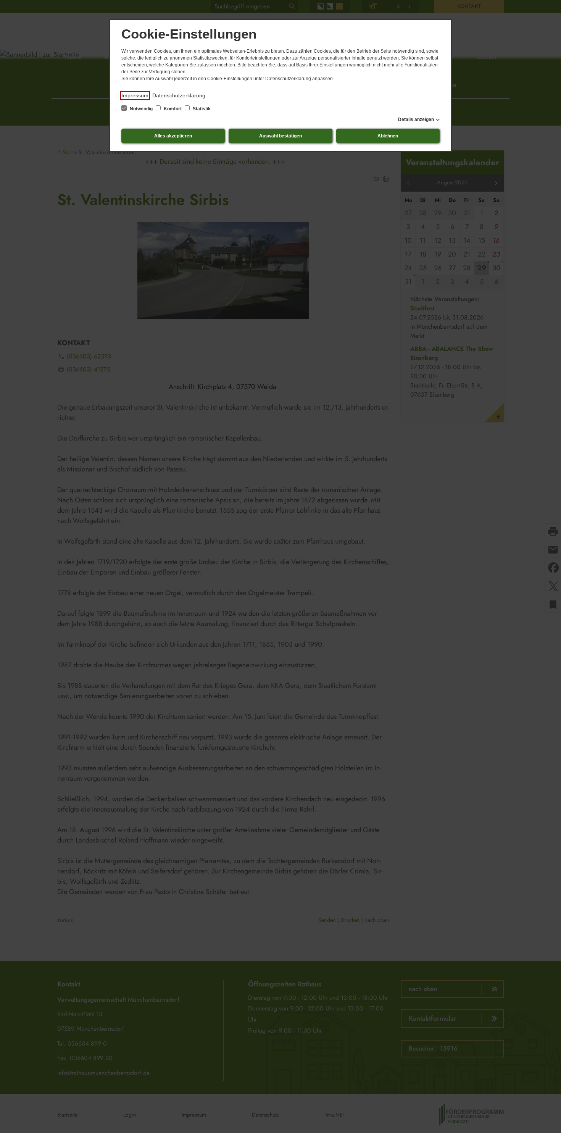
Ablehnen (387, 136)
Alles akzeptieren (173, 136)
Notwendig (141, 108)
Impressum (134, 95)
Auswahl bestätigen (280, 136)
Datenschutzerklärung (178, 95)
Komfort (173, 108)
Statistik (201, 108)
